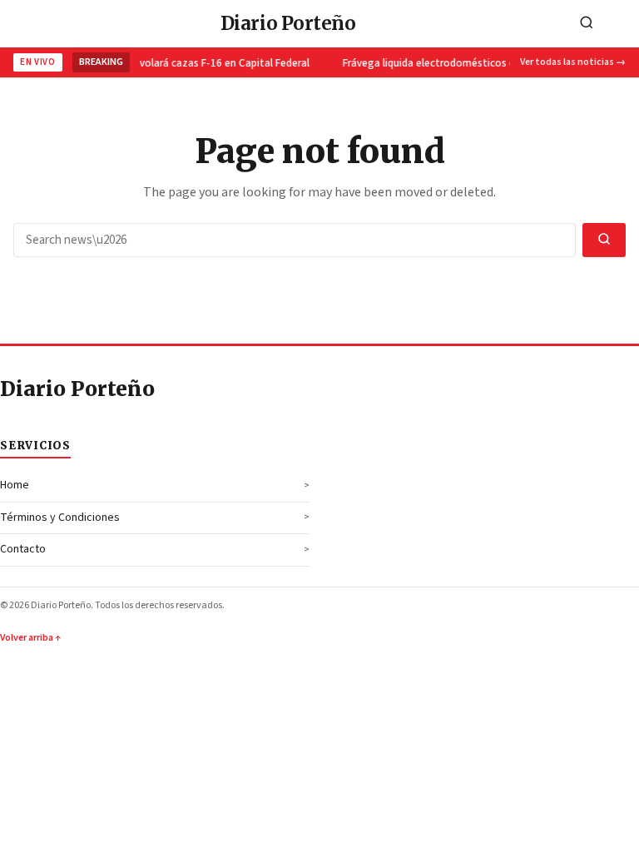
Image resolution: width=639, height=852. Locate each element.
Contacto (23, 549)
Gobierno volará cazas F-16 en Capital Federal (197, 63)
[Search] (586, 24)
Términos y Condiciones (60, 517)
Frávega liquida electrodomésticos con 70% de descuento (476, 63)
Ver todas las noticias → (573, 62)
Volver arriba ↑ (30, 638)
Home (14, 485)
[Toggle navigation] (621, 23)
